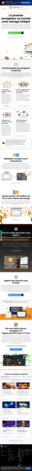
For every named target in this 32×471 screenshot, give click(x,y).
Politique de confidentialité (11, 458)
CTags (19, 460)
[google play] (22, 33)
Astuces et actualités (10, 451)
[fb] (27, 450)
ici (30, 452)
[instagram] (24, 9)
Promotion (9, 461)
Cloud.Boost (22, 164)
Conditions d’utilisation (10, 455)
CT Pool (19, 457)
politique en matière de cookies (6, 469)
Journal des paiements (11, 454)
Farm (3, 9)
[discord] (18, 9)
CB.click (19, 463)
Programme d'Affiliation (3, 455)
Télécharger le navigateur (4, 451)
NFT (5, 9)
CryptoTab (2, 454)
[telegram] (21, 9)
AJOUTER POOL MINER (16, 219)
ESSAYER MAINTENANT (15, 32)
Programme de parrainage (24, 242)
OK (28, 468)
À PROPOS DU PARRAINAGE (16, 250)
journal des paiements (24, 301)
